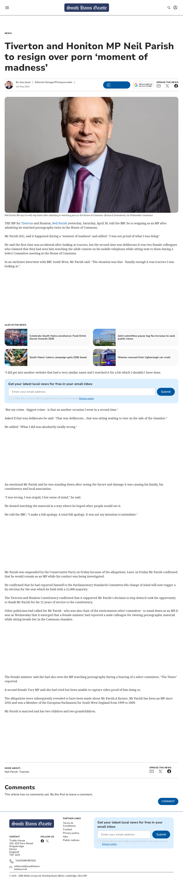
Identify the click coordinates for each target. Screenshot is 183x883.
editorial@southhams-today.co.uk (27, 868)
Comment (168, 801)
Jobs (65, 836)
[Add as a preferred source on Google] (143, 85)
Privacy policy (71, 833)
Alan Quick (25, 82)
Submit (166, 392)
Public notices (71, 840)
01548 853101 (27, 860)
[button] (7, 7)
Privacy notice (86, 398)
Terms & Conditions (69, 824)
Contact (67, 829)
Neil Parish (59, 223)
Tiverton (27, 223)
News (8, 33)
